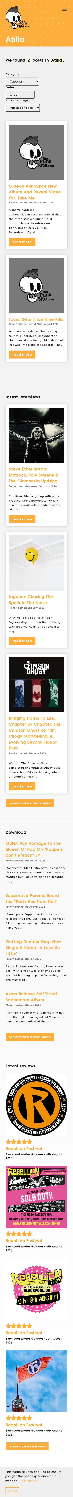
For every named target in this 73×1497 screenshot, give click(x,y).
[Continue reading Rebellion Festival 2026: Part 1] (36, 1381)
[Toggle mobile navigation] (64, 9)
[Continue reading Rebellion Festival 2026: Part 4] (36, 1105)
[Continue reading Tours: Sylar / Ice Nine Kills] (36, 285)
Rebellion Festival (24, 1148)
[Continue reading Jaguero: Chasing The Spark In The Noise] (36, 563)
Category (12, 74)
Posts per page (17, 100)
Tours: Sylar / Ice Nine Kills (36, 319)
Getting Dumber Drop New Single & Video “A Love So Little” (33, 947)
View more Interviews (29, 803)
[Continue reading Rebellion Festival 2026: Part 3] (36, 1197)
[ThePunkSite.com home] (17, 17)
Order (10, 87)
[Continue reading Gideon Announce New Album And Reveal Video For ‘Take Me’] (36, 152)
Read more (22, 242)
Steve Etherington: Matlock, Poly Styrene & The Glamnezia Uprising (33, 475)
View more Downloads (30, 1037)
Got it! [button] (12, 1490)
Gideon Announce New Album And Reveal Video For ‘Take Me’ (35, 192)
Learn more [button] (28, 1481)
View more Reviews (27, 1446)
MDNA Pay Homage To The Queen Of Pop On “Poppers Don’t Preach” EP (34, 849)
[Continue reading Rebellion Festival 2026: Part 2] (36, 1289)
